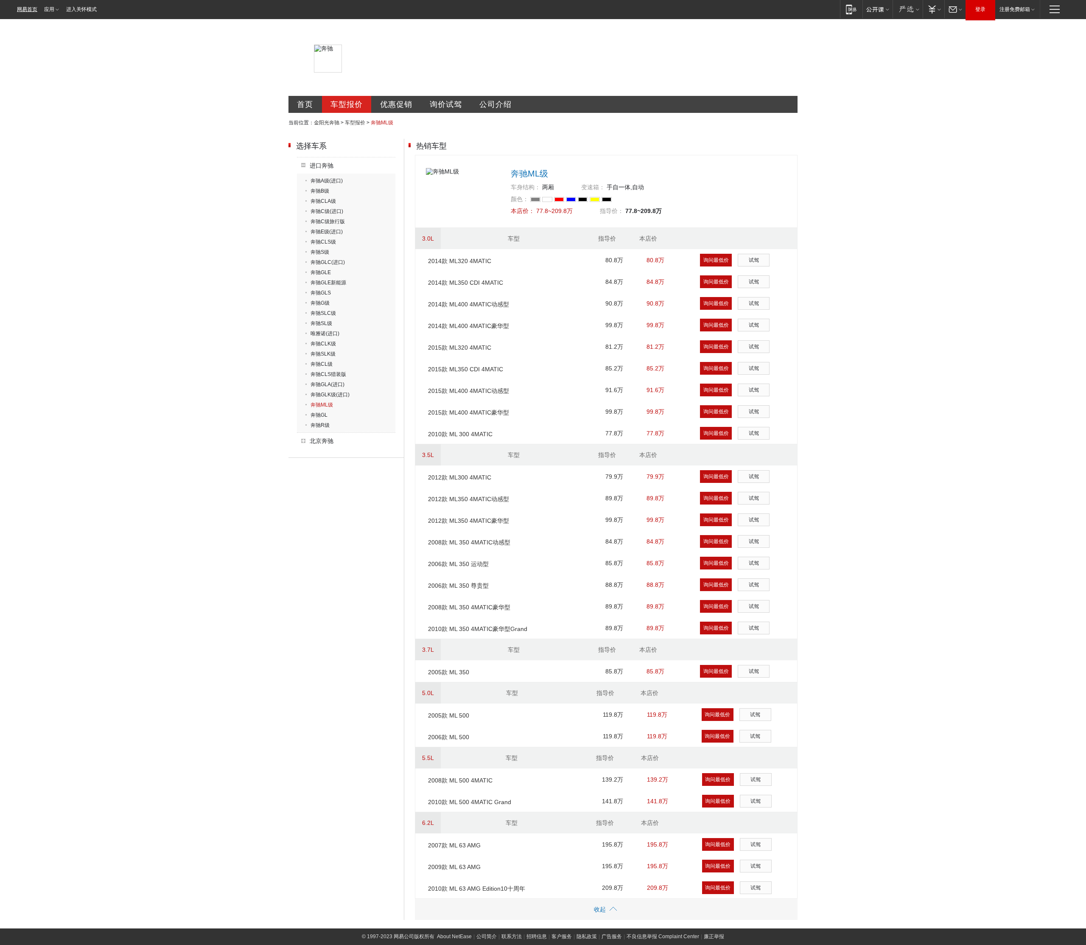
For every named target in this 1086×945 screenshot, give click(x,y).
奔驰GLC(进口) (328, 262)
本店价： (523, 211)
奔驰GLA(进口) (327, 384)
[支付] (933, 9)
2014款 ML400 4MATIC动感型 (468, 304)
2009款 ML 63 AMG (454, 867)
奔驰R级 (320, 425)
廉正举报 (714, 936)
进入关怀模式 (81, 9)
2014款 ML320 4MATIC (459, 261)
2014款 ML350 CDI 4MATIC (465, 282)
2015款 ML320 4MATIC (459, 347)
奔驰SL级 (321, 323)
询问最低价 (716, 260)
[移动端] (851, 9)
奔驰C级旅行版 (328, 221)
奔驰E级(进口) (327, 232)
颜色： (520, 199)
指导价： (612, 211)
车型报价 (346, 104)
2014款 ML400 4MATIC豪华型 (468, 325)
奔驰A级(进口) (327, 181)
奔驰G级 (320, 303)
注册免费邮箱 (1014, 9)
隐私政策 (587, 936)
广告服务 (612, 936)
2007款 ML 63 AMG (454, 845)
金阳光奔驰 (326, 123)
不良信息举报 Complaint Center (663, 936)
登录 (980, 9)
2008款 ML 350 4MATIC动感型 (469, 542)
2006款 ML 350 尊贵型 (458, 585)
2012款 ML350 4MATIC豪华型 (468, 520)
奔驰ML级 (322, 405)
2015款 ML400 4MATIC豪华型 (468, 412)
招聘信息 (536, 936)
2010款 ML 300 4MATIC (460, 434)
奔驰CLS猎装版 (328, 374)
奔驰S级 (320, 252)
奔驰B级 (320, 191)
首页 (305, 104)
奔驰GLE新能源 (328, 283)
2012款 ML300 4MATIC (459, 477)
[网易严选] (908, 9)
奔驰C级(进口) (327, 211)
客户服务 (561, 936)
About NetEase (454, 936)
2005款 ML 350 (448, 672)
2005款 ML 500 (448, 715)
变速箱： (593, 187)
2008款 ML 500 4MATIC (460, 780)
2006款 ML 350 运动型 (458, 564)
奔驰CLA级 (323, 201)
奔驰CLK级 (323, 344)
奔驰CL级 (322, 364)
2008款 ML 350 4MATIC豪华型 (469, 607)
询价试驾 (446, 104)
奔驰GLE (321, 272)
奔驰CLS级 (323, 242)
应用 (49, 9)
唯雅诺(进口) (325, 333)
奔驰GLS (321, 293)
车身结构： (525, 187)
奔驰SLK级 (323, 354)
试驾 (754, 260)
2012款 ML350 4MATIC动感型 (468, 499)
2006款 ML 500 (448, 737)
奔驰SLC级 (323, 313)
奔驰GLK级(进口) (330, 395)
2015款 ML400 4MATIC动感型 (468, 390)
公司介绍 (495, 104)
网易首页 (27, 9)
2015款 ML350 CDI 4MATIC (465, 369)
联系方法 (511, 936)
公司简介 (486, 936)
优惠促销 (396, 104)
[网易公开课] (877, 9)
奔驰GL (319, 415)
